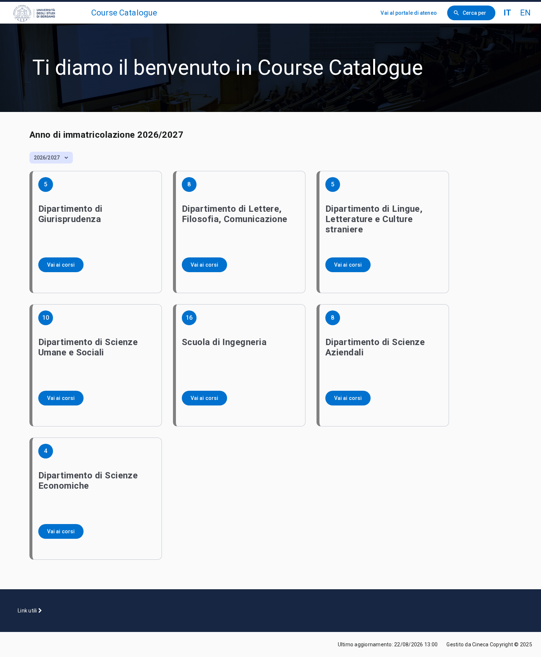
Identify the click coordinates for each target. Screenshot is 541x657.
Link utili (28, 611)
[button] (51, 158)
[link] (48, 13)
